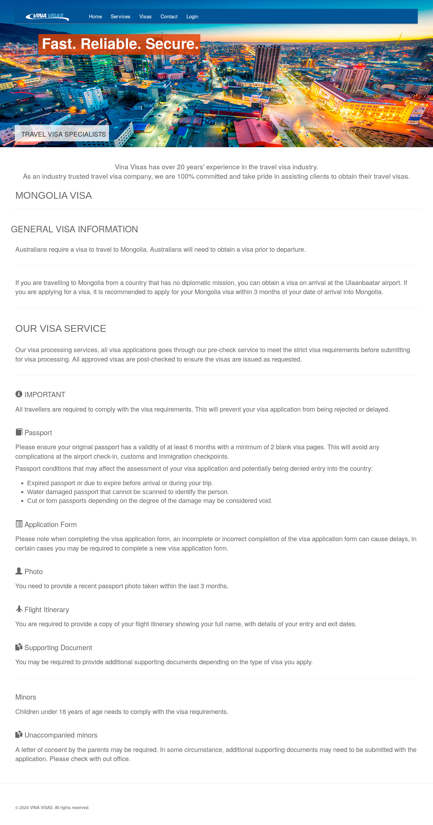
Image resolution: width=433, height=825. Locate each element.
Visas (145, 16)
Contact (169, 16)
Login (192, 16)
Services (120, 16)
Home (95, 16)
